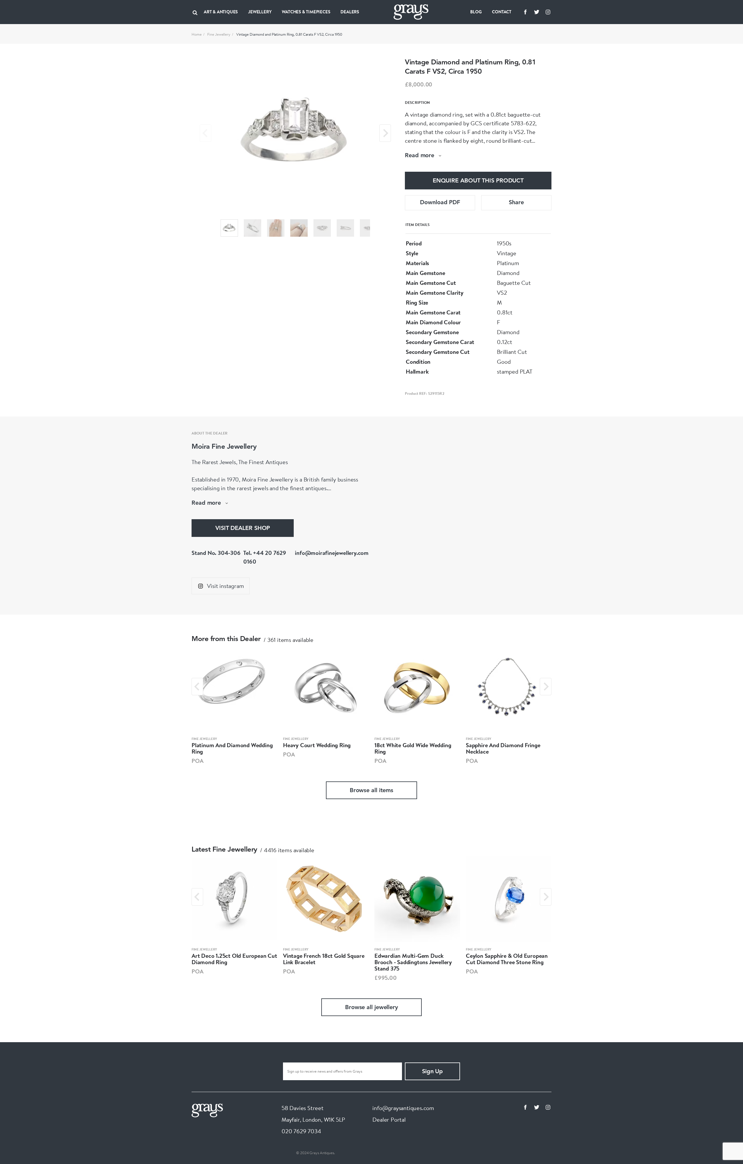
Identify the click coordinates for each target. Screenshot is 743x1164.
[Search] (195, 11)
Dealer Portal (388, 1119)
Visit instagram (225, 586)
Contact (501, 12)
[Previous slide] (205, 133)
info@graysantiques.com (403, 1108)
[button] (229, 228)
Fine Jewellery (218, 34)
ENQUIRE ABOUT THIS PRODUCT (478, 181)
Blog (475, 12)
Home (197, 34)
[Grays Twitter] (536, 11)
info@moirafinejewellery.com (332, 553)
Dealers (349, 12)
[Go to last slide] (197, 686)
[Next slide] (385, 133)
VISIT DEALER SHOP (242, 528)
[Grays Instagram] (547, 11)
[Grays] (207, 1110)
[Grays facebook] (525, 11)
